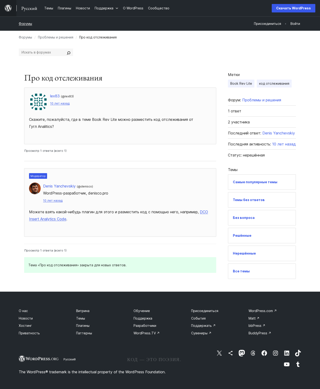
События (198, 318)
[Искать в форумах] (68, 52)
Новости (26, 318)
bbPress (257, 326)
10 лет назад (60, 103)
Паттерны (84, 333)
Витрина (82, 311)
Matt (254, 318)
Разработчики (145, 326)
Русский (69, 359)
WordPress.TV (147, 333)
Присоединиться (204, 311)
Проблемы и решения (55, 37)
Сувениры (201, 333)
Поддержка (143, 318)
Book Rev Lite (241, 83)
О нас (23, 311)
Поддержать (203, 326)
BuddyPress (260, 333)
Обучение (142, 311)
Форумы (25, 24)
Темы (80, 318)
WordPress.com (263, 311)
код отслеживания (274, 83)
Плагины (82, 326)
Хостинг (25, 326)
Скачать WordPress (293, 8)
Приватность (29, 333)
